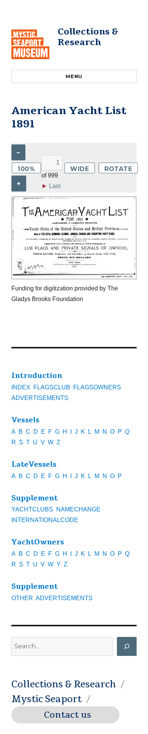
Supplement (34, 498)
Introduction (36, 376)
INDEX (20, 387)
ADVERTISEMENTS (39, 398)
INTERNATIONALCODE (44, 520)
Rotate (118, 169)
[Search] (127, 646)
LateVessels (34, 464)
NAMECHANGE (78, 509)
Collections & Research (88, 37)
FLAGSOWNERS (97, 387)
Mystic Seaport (46, 699)
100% (26, 169)
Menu (74, 76)
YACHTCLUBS (32, 509)
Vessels (25, 420)
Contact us (67, 715)
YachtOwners (37, 542)
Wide (79, 169)
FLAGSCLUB (51, 387)
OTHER (22, 598)
